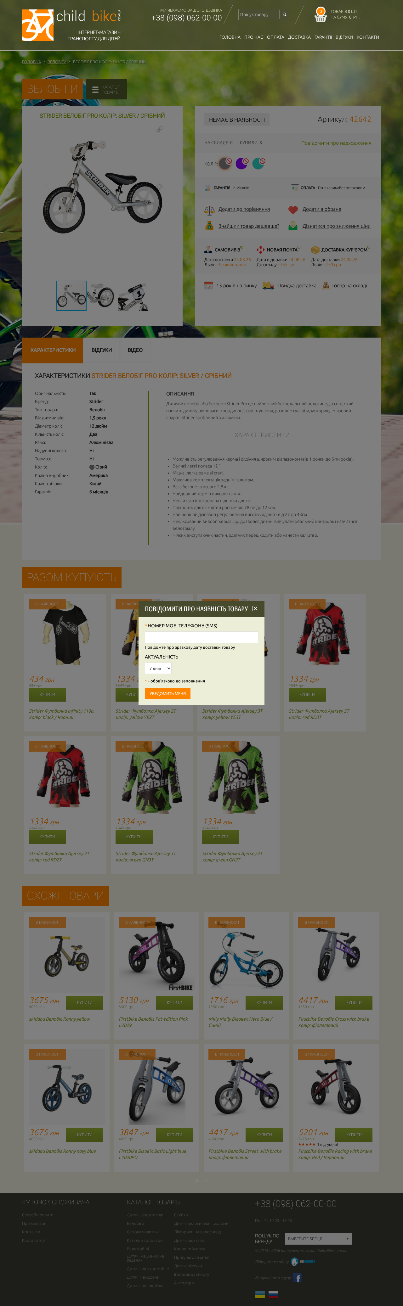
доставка (299, 37)
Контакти (368, 37)
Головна (230, 37)
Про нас (253, 37)
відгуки (344, 37)
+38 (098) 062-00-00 (186, 17)
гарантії (323, 37)
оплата (275, 37)
